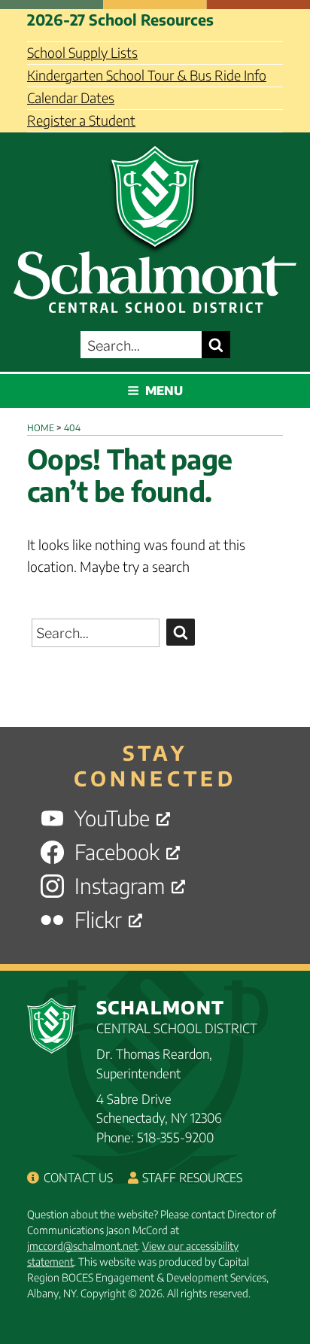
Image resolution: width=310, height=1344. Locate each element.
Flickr (98, 920)
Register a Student (81, 120)
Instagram (119, 886)
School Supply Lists (82, 52)
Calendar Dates (70, 97)
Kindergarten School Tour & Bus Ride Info (146, 75)
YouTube (112, 818)
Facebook (117, 852)
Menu (164, 390)
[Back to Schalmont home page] (155, 225)
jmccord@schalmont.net (82, 1245)
